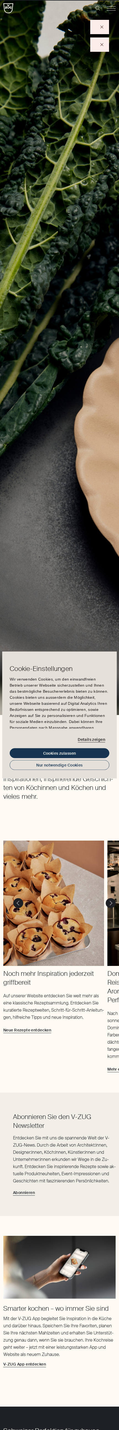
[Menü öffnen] (111, 8)
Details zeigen (91, 739)
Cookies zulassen (59, 753)
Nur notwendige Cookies (59, 765)
